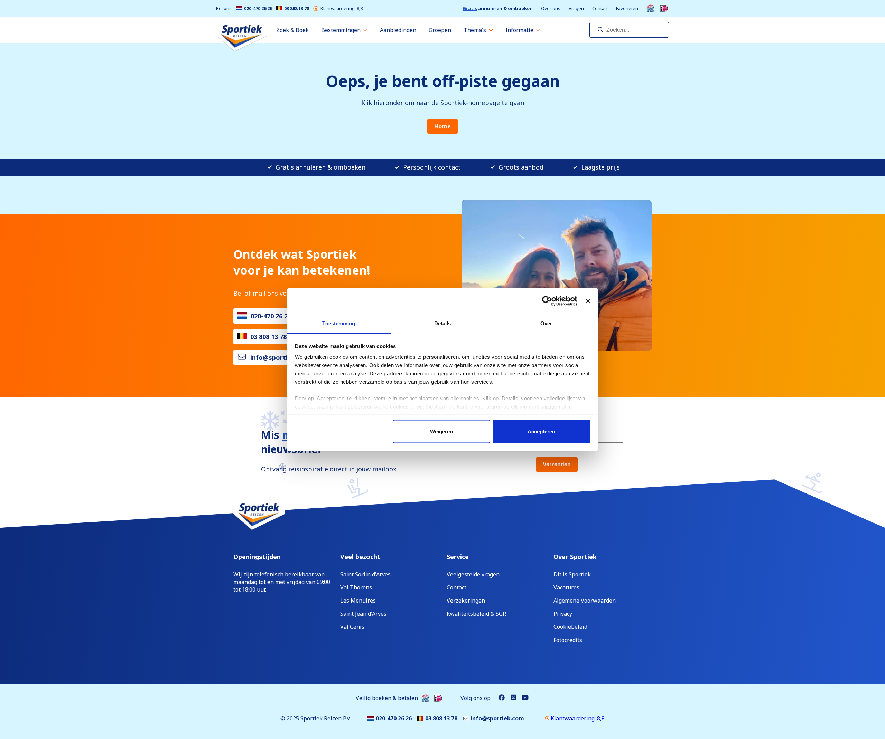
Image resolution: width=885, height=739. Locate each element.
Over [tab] (546, 323)
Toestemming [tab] (338, 323)
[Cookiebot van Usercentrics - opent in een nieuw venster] (547, 301)
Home (442, 126)
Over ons (550, 8)
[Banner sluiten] (588, 300)
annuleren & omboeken (498, 8)
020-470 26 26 (258, 8)
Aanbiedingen (398, 30)
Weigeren (441, 431)
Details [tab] (442, 323)
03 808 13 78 (296, 8)
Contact (600, 8)
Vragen (576, 8)
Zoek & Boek (292, 30)
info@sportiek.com (280, 357)
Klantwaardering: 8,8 (341, 8)
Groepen (440, 30)
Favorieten (627, 8)
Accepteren (541, 431)
